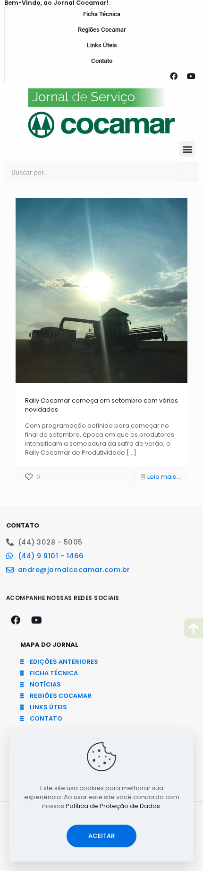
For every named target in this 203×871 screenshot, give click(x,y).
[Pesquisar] (188, 172)
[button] (187, 149)
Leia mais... (163, 476)
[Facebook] (173, 76)
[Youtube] (191, 76)
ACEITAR (101, 835)
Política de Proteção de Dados (113, 805)
